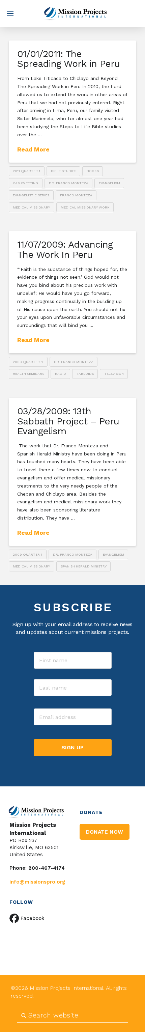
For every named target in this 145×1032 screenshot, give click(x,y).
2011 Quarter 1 (26, 171)
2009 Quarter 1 (27, 554)
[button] (10, 13)
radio (60, 373)
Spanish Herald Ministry (84, 566)
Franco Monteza (76, 195)
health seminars (28, 373)
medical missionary (31, 207)
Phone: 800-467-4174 (37, 868)
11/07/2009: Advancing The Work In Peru (65, 249)
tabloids (85, 373)
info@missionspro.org (37, 882)
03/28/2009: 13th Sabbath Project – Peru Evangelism (68, 421)
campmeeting (25, 183)
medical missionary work (85, 207)
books (93, 171)
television (114, 373)
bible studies (63, 171)
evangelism (109, 183)
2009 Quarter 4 (28, 362)
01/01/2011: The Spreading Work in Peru (68, 58)
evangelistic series (31, 195)
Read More (33, 149)
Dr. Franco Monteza (68, 183)
